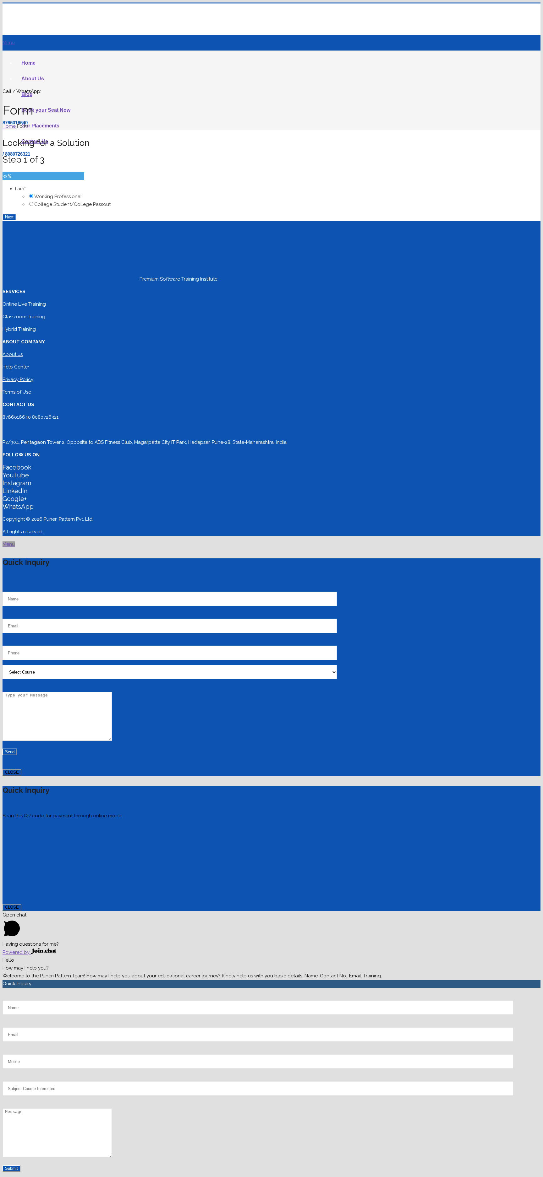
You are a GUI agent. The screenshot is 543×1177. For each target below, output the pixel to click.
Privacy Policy (18, 379)
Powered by (17, 952)
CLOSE (12, 772)
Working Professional (58, 196)
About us (13, 354)
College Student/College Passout (72, 204)
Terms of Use (17, 392)
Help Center (16, 367)
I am (20, 188)
